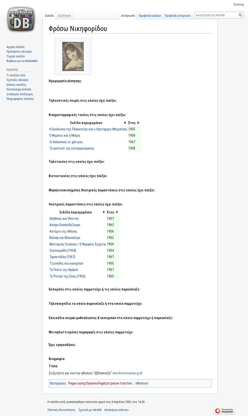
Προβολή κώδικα (150, 15)
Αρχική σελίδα (15, 47)
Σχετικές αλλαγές (18, 80)
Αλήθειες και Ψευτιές (64, 218)
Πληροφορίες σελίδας (20, 99)
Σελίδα (49, 15)
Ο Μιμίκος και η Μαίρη (64, 135)
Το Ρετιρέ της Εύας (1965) (67, 276)
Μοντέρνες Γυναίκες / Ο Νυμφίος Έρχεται (77, 244)
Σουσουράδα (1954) (62, 250)
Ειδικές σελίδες (16, 84)
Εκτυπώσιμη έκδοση (19, 89)
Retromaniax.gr (128, 373)
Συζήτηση (64, 15)
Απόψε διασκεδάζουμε (64, 225)
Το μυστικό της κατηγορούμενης (71, 148)
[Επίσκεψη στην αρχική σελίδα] (21, 19)
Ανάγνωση (128, 15)
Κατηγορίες (58, 383)
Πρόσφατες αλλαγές (19, 51)
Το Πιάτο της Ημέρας (63, 270)
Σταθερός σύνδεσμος (20, 94)
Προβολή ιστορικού (178, 15)
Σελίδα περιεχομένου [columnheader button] (86, 123)
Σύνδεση (238, 4)
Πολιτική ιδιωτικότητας (61, 410)
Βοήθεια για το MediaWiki (22, 61)
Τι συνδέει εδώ (16, 75)
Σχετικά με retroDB (89, 410)
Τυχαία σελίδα (16, 56)
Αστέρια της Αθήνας (63, 231)
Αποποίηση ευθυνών (116, 410)
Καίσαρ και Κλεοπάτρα (64, 238)
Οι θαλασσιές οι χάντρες (66, 142)
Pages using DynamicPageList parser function (100, 383)
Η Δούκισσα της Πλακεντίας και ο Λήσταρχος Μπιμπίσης (88, 129)
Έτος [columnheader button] (132, 123)
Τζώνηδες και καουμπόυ (66, 263)
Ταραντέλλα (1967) (62, 257)
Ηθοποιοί (142, 383)
